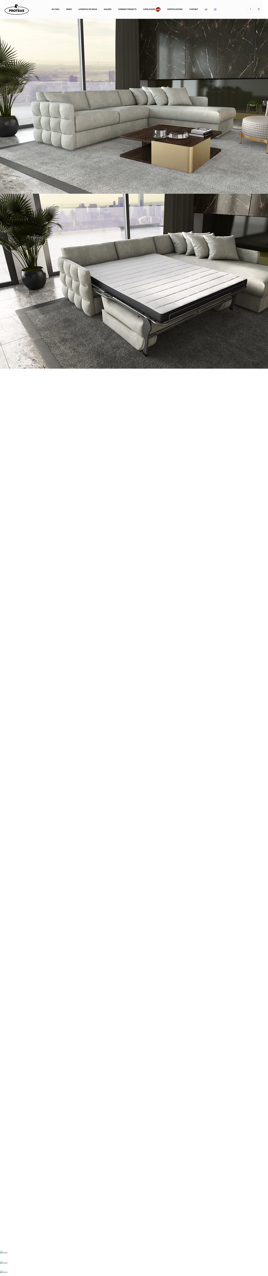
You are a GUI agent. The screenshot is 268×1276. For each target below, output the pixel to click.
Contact (193, 9)
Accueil (56, 9)
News (69, 9)
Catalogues (149, 9)
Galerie (108, 9)
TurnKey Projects (127, 9)
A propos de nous (87, 9)
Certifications (175, 9)
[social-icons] (250, 9)
